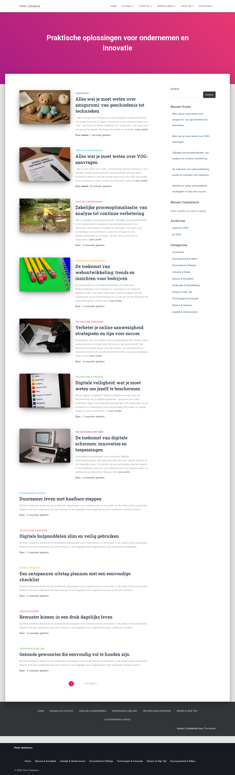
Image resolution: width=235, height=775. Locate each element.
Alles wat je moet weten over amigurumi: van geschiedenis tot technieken (109, 105)
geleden (100, 135)
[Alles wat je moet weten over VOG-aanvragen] (44, 164)
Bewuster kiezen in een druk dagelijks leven (66, 617)
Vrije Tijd (186, 6)
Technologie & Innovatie (89, 322)
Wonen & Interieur (182, 305)
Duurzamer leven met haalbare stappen (60, 499)
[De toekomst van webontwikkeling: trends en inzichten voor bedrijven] (44, 274)
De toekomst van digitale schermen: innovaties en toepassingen (101, 444)
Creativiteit (82, 93)
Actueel (127, 6)
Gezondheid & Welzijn (31, 649)
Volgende (90, 683)
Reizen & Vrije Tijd (29, 568)
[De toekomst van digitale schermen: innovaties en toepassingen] (44, 446)
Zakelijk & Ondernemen (88, 150)
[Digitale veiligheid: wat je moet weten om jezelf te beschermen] (44, 391)
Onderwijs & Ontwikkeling (90, 261)
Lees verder (141, 129)
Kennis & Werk (165, 6)
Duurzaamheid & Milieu (32, 493)
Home (113, 6)
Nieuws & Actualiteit (182, 278)
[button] (133, 6)
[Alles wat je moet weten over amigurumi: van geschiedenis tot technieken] (44, 107)
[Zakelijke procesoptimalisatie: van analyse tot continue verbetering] (44, 215)
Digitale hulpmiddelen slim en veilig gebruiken (69, 536)
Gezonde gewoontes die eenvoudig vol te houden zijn (74, 654)
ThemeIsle (210, 728)
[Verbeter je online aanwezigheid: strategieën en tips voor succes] (44, 335)
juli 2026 (176, 234)
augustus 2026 (180, 227)
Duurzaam (205, 6)
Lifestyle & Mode (29, 611)
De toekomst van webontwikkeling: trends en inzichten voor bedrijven (105, 272)
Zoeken (174, 88)
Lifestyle (144, 6)
